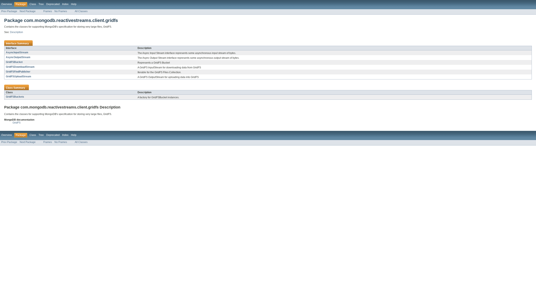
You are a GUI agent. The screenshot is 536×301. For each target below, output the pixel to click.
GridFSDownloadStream (20, 66)
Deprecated (53, 4)
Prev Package (9, 11)
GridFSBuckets (15, 96)
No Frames (60, 11)
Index (65, 4)
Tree (41, 4)
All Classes (81, 11)
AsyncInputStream (17, 52)
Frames (47, 11)
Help (73, 4)
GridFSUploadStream (18, 76)
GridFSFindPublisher (18, 71)
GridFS (17, 122)
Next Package (28, 11)
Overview (6, 4)
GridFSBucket (14, 62)
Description (16, 32)
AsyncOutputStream (18, 57)
